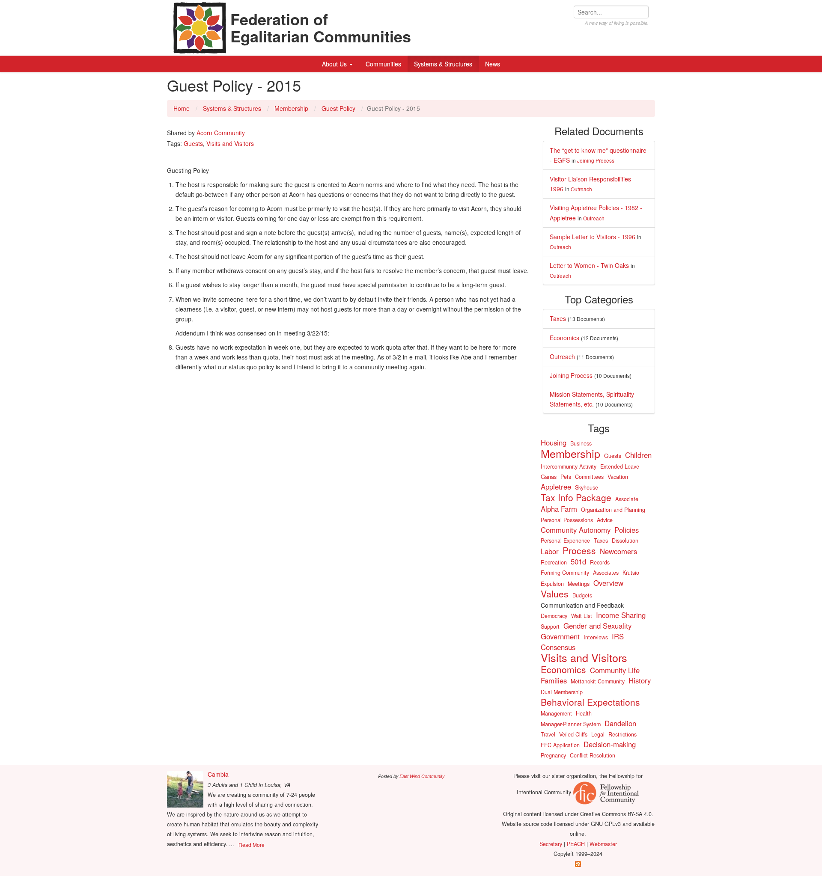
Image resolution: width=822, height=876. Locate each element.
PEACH (576, 844)
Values (555, 593)
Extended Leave (619, 466)
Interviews (596, 637)
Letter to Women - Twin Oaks (589, 265)
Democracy (554, 616)
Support (550, 626)
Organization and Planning (613, 510)
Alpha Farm (559, 509)
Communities (383, 63)
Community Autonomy (576, 530)
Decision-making (610, 744)
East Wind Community (421, 776)
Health (584, 713)
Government (560, 636)
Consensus (558, 647)
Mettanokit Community (598, 681)
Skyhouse (586, 487)
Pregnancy (553, 755)
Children (638, 455)
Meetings (579, 584)
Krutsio (630, 572)
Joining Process (595, 160)
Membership (291, 108)
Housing (553, 442)
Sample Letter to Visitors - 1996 (592, 236)
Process (579, 550)
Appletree (556, 486)
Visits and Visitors (230, 143)
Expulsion (552, 584)
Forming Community (565, 572)
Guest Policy (338, 108)
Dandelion (620, 723)
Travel (548, 734)
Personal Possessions (567, 520)
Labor (550, 551)
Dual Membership (562, 692)
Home (181, 108)
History (639, 680)
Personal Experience (565, 540)
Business (581, 443)
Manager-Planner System (571, 724)
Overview (608, 583)
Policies (626, 530)
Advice (605, 520)
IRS (618, 636)
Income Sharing (621, 615)
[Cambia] (185, 789)
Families (554, 680)
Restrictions (622, 734)
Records (600, 562)
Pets (565, 477)
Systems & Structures (443, 63)
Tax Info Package (576, 497)
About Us (335, 63)
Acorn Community (221, 132)
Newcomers (618, 551)
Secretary (550, 844)
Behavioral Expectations (590, 701)
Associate (626, 499)
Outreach (581, 189)
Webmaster (603, 844)
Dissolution (625, 540)
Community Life (615, 670)
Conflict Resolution (592, 755)
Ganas (549, 477)
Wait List (581, 616)
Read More (251, 844)
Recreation (554, 562)
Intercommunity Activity (568, 466)
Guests (193, 143)
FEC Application (560, 745)
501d (578, 561)
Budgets (582, 595)
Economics (564, 337)
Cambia (218, 774)
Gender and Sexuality (597, 626)
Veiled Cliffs (573, 734)
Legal (598, 734)
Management (556, 713)
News (492, 63)
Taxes (558, 318)
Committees (589, 477)
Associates (606, 572)
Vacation (618, 477)
